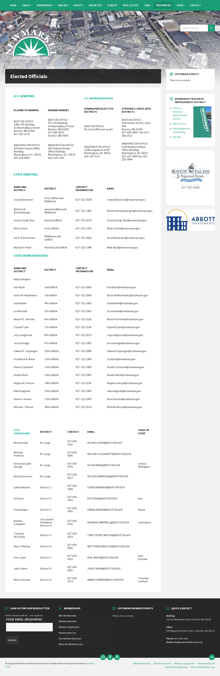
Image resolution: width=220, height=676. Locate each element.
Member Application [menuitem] (184, 663)
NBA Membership (67, 615)
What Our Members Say (71, 644)
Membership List (67, 632)
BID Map (177, 137)
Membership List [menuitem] (206, 663)
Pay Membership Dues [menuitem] (176, 667)
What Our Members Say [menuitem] (203, 667)
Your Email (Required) (25, 619)
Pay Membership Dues (70, 638)
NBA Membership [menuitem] (142, 663)
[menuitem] (13, 5)
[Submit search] (211, 28)
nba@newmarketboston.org (187, 642)
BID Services (179, 123)
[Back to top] (212, 657)
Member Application (69, 627)
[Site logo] (31, 62)
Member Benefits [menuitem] (162, 663)
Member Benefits (68, 621)
